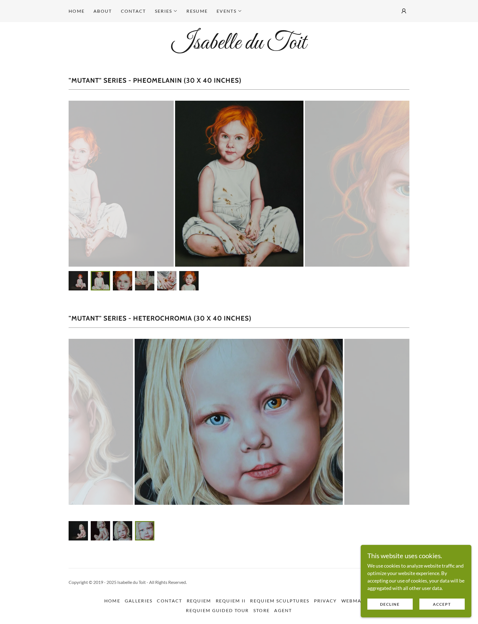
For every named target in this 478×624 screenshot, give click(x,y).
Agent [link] (283, 610)
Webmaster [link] (357, 600)
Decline (390, 604)
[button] (166, 11)
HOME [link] (77, 11)
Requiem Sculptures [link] (279, 600)
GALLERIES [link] (139, 600)
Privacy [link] (325, 600)
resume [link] (197, 11)
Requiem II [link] (231, 600)
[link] (239, 47)
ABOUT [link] (102, 11)
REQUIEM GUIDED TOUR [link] (217, 610)
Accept (442, 604)
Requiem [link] (199, 600)
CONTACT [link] (133, 11)
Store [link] (261, 610)
